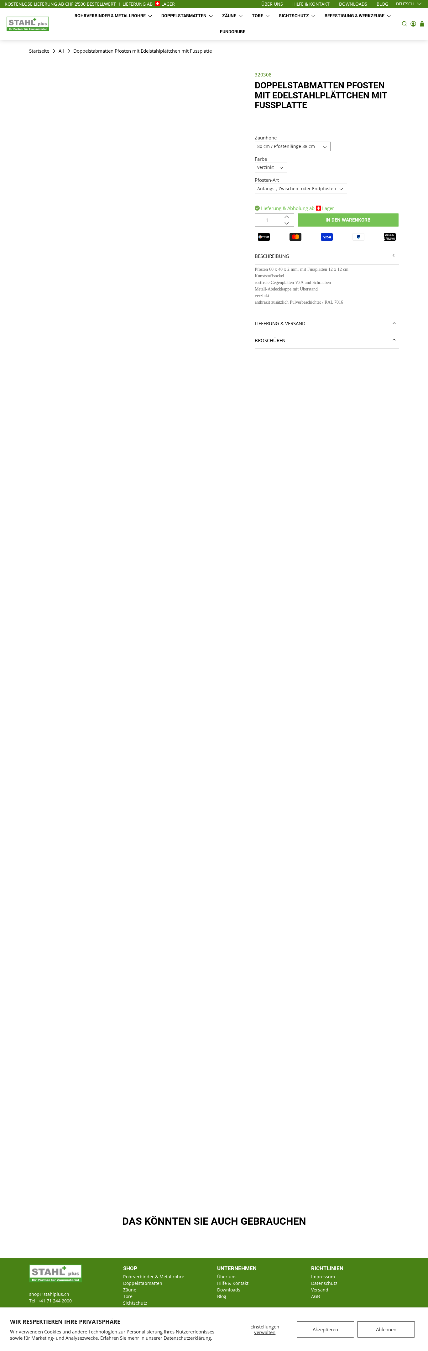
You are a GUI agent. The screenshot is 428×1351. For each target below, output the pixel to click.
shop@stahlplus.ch (49, 1294)
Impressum (323, 1277)
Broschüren (270, 340)
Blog (221, 1296)
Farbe (261, 159)
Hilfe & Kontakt (232, 1283)
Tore (257, 15)
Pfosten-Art (267, 180)
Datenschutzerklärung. (188, 1338)
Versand (319, 1290)
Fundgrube (232, 31)
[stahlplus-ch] (28, 24)
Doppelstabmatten (183, 15)
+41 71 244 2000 (55, 1301)
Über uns (227, 1277)
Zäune (229, 15)
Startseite (39, 51)
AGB (315, 1296)
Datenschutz (324, 1283)
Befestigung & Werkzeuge (354, 15)
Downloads (228, 1290)
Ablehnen (386, 1329)
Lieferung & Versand (280, 323)
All (61, 51)
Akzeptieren (325, 1329)
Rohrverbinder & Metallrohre (110, 15)
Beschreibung (272, 256)
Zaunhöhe (266, 137)
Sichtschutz (294, 15)
